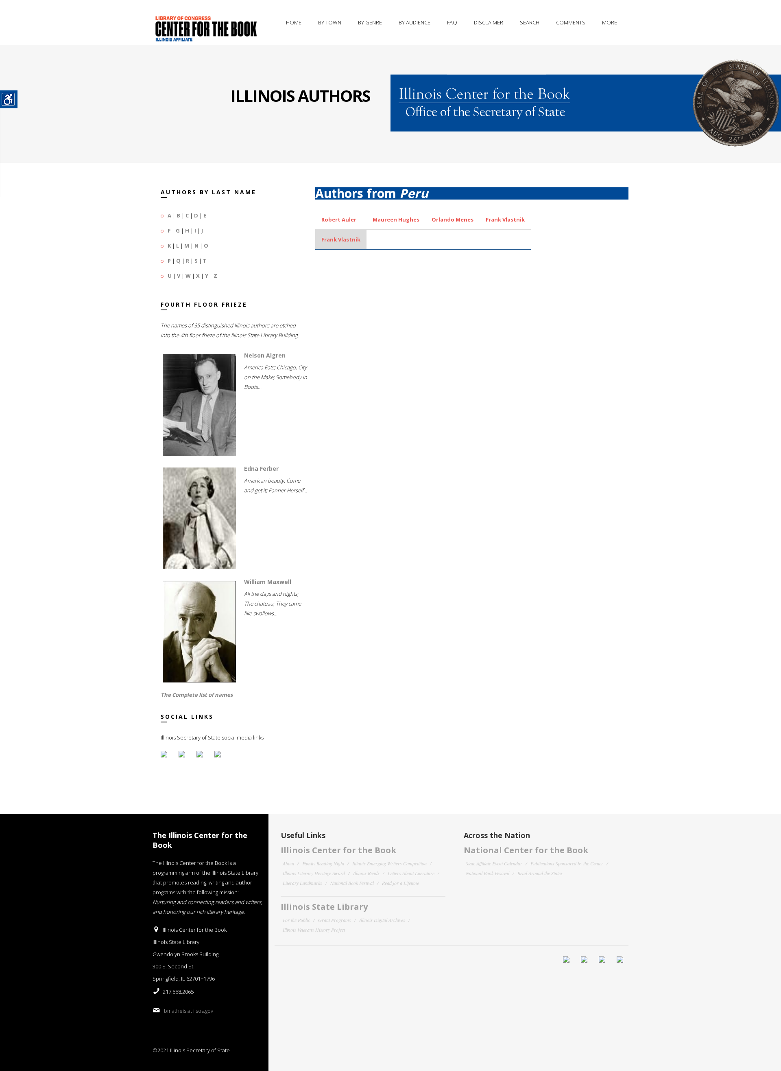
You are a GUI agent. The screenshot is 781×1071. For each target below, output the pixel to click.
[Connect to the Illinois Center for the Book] (585, 95)
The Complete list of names (197, 694)
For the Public (296, 920)
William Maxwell (267, 582)
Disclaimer (488, 22)
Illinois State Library (324, 906)
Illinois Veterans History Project (314, 929)
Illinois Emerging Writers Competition (389, 863)
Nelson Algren (265, 355)
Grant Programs (334, 920)
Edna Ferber (261, 468)
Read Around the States (540, 873)
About (288, 863)
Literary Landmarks (302, 883)
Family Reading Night (323, 863)
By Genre (370, 22)
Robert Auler (338, 219)
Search (529, 22)
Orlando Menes (452, 219)
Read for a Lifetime (400, 883)
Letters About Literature (411, 873)
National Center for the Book (526, 850)
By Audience (414, 22)
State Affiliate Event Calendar (494, 863)
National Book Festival (352, 883)
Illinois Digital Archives (382, 920)
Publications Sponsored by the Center (566, 863)
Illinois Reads (366, 873)
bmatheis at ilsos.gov (188, 1010)
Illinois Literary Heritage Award (314, 873)
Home (293, 22)
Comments (570, 22)
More (609, 22)
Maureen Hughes (396, 219)
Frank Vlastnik (505, 219)
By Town (329, 22)
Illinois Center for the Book (338, 850)
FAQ (452, 22)
